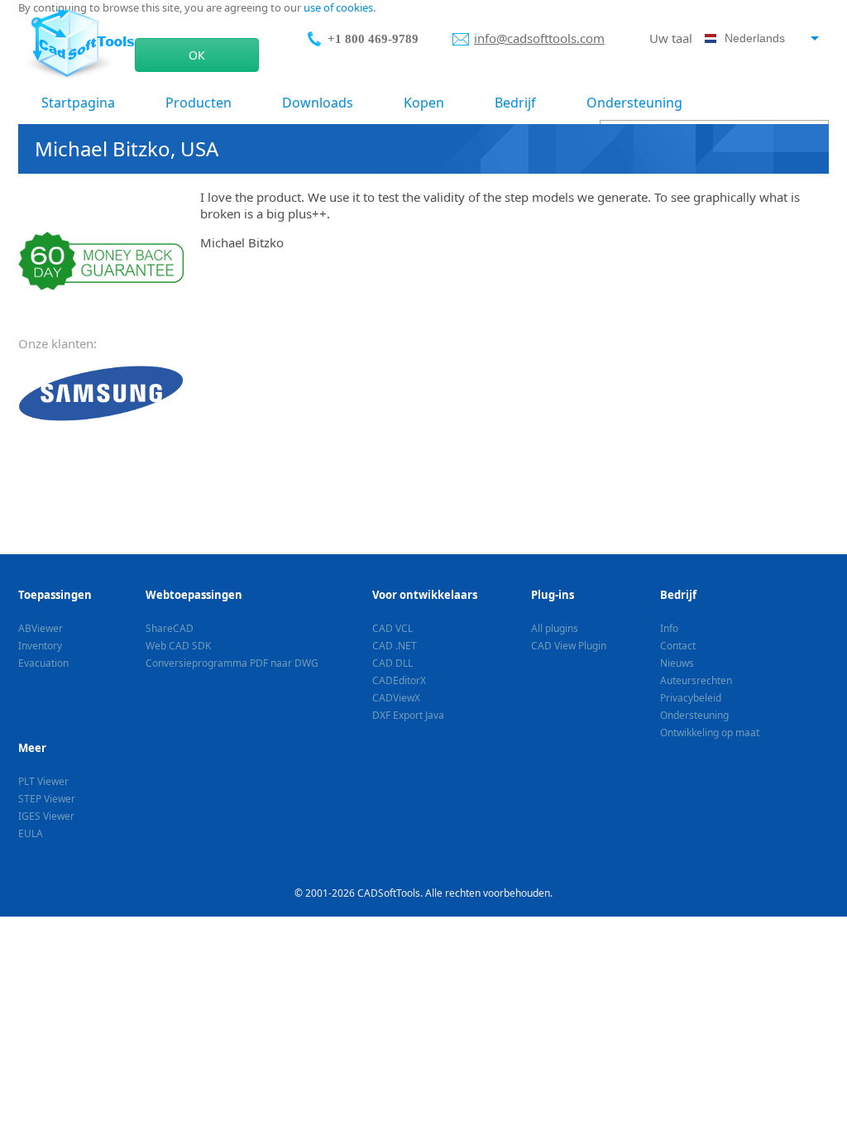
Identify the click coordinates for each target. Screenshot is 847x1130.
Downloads (317, 102)
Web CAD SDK (178, 646)
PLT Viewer (43, 781)
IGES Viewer (46, 816)
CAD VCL (392, 628)
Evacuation (43, 663)
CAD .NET (394, 646)
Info (669, 628)
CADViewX (396, 698)
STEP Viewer (46, 799)
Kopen (424, 102)
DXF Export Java (408, 715)
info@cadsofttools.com (539, 38)
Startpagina (78, 102)
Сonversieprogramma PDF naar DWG (232, 663)
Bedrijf (515, 102)
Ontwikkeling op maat (709, 732)
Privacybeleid (690, 698)
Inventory (40, 646)
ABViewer (40, 628)
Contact (678, 646)
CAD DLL (392, 663)
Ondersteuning (634, 102)
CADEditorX (399, 680)
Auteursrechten (696, 680)
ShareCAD (170, 628)
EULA (30, 833)
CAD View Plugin (568, 646)
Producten (198, 102)
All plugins (554, 628)
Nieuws (677, 663)
